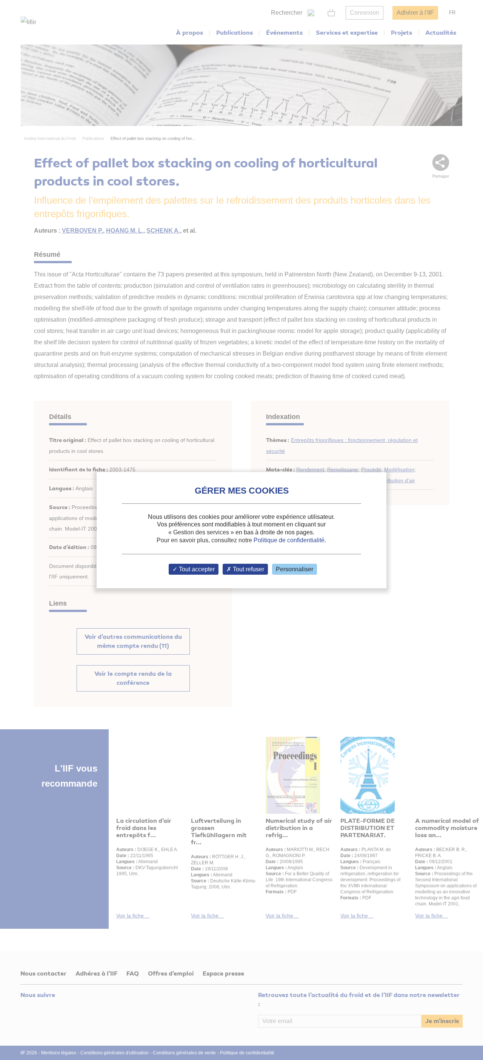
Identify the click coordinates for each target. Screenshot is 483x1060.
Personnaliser (294, 569)
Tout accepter (196, 569)
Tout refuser (247, 569)
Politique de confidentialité (289, 540)
